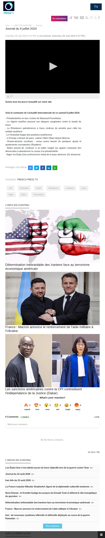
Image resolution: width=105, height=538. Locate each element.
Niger (11, 194)
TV (96, 7)
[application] (52, 66)
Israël (38, 188)
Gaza (83, 188)
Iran (10, 188)
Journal (39, 25)
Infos (7, 25)
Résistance (53, 188)
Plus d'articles (52, 526)
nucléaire (70, 188)
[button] (52, 66)
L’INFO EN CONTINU (22, 25)
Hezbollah (24, 188)
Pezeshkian (39, 194)
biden (23, 194)
